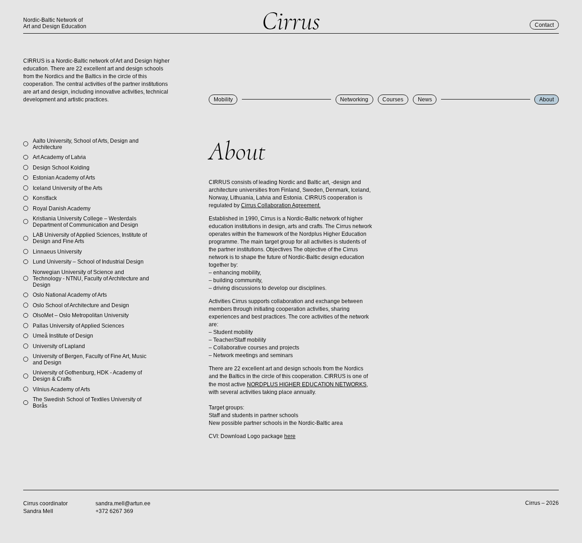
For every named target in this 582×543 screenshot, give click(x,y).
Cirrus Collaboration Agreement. (281, 205)
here (290, 436)
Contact (544, 25)
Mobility (223, 99)
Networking (354, 99)
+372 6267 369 (114, 511)
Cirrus (291, 21)
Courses (392, 99)
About (546, 99)
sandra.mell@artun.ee (123, 503)
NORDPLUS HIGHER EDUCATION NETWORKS (306, 384)
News (425, 99)
